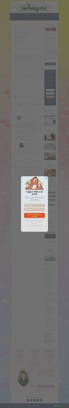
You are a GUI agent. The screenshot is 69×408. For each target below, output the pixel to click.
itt (39, 226)
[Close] (46, 178)
